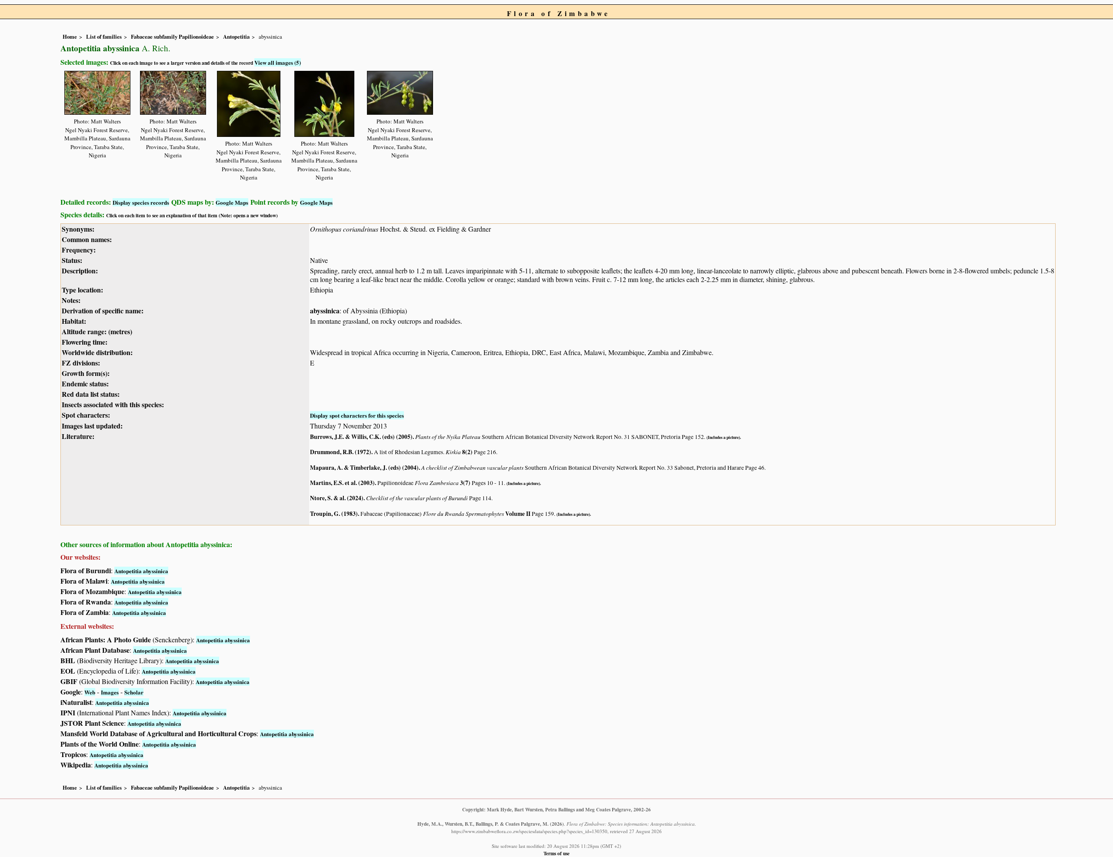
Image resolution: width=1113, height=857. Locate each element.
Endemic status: (85, 384)
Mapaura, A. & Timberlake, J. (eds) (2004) (364, 467)
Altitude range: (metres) (97, 331)
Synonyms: (78, 229)
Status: (72, 260)
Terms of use (556, 853)
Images (110, 692)
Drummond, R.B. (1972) (340, 452)
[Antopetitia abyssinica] (97, 91)
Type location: (82, 290)
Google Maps (232, 202)
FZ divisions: (81, 363)
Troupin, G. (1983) (334, 513)
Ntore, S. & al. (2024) (336, 498)
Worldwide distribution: (97, 352)
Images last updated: (92, 426)
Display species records (141, 202)
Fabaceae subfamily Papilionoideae (172, 36)
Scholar (133, 692)
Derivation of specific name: (102, 311)
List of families (104, 36)
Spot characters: (86, 415)
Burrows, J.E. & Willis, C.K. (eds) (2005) (361, 436)
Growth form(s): (86, 373)
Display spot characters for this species (357, 415)
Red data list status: (91, 394)
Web (89, 692)
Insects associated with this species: (113, 404)
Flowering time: (84, 342)
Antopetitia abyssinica (141, 571)
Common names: (87, 239)
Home (70, 36)
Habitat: (74, 321)
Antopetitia (236, 36)
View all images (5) (277, 62)
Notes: (71, 300)
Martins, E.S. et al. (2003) (342, 482)
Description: (80, 271)
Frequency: (79, 250)
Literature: (78, 436)
